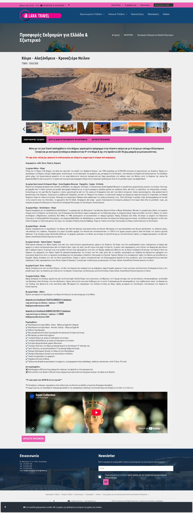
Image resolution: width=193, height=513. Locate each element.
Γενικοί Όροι (116, 5)
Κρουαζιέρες (79, 494)
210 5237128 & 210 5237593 (53, 5)
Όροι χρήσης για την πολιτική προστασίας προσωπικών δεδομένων (125, 494)
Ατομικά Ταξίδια (67, 494)
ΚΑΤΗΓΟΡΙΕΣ (128, 35)
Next (168, 127)
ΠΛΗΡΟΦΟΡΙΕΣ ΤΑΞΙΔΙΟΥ (34, 139)
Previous (24, 127)
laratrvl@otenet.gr (41, 470)
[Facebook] (53, 501)
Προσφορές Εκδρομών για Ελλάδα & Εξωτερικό (155, 35)
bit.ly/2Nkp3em (128, 388)
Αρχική (117, 35)
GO (105, 481)
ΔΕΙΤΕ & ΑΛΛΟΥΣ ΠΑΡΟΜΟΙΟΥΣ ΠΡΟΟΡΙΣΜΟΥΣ (68, 139)
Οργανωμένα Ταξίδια (52, 494)
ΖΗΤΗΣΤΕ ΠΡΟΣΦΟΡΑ (101, 139)
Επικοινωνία (145, 5)
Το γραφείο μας (130, 5)
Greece (98, 494)
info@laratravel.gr (29, 470)
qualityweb (159, 501)
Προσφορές (90, 494)
